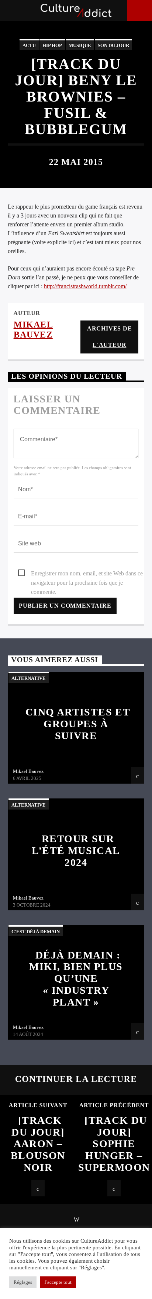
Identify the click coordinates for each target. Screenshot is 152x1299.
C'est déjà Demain (35, 931)
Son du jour (113, 45)
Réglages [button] (23, 1282)
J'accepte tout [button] (58, 1282)
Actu (29, 45)
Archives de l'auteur (109, 336)
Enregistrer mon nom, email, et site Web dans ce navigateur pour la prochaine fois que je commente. (87, 574)
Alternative (28, 678)
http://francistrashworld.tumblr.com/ (85, 286)
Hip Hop (52, 45)
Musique (80, 45)
